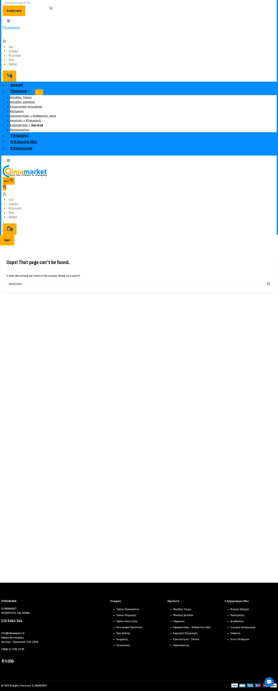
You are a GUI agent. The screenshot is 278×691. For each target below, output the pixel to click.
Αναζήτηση (14, 11)
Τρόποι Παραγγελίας (127, 609)
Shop (11, 59)
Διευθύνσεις (237, 621)
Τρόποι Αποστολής (127, 621)
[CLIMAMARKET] (139, 31)
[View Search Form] (4, 187)
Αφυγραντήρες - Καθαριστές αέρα (192, 627)
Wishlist (13, 64)
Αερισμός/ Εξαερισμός (185, 633)
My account (15, 55)
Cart (11, 46)
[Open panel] (8, 21)
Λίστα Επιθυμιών (239, 639)
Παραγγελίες (237, 615)
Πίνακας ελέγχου (239, 609)
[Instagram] (9, 661)
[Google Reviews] (12, 661)
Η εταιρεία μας (23, 141)
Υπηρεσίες (19, 135)
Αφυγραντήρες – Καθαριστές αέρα (33, 116)
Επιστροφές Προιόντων (129, 627)
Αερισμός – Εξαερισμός (26, 120)
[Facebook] (3, 661)
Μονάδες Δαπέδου (22, 102)
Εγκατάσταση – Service (26, 125)
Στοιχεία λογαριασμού (242, 627)
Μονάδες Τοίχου (21, 97)
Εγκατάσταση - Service (186, 639)
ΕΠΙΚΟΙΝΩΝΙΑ (9, 601)
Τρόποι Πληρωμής (126, 615)
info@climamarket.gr (13, 633)
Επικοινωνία (21, 148)
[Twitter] (6, 661)
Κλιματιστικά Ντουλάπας (26, 106)
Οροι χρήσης (123, 633)
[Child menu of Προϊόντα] (39, 92)
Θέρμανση (17, 111)
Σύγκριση (235, 633)
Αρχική (16, 85)
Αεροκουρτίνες (20, 130)
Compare (13, 51)
